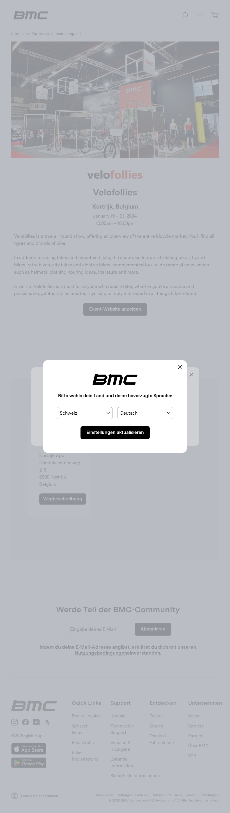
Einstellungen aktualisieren (115, 432)
